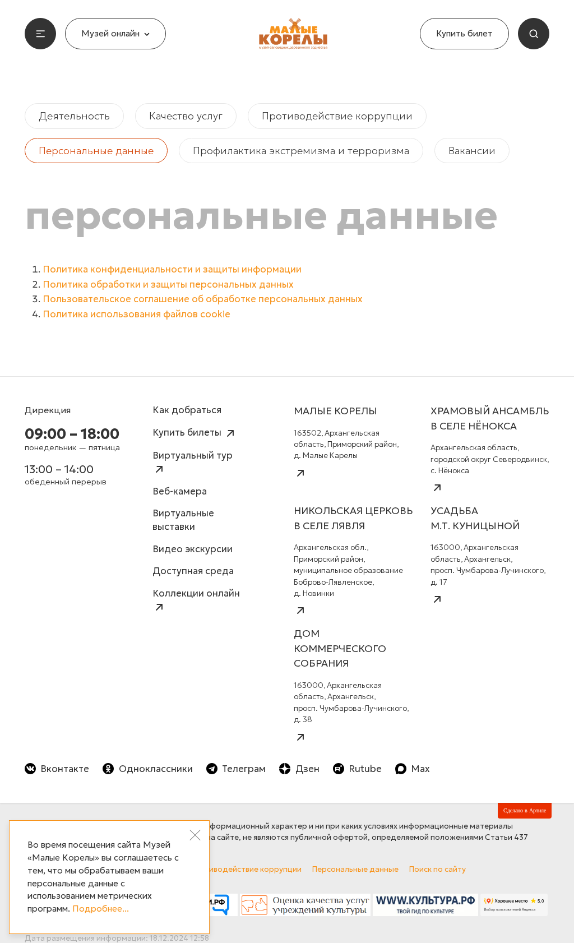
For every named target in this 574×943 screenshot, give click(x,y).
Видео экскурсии (192, 549)
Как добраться (186, 410)
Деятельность (74, 115)
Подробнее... (100, 908)
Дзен (307, 769)
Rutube (365, 769)
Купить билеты (188, 432)
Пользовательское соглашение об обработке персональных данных (203, 299)
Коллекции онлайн (196, 593)
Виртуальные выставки (183, 520)
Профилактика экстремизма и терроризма (301, 150)
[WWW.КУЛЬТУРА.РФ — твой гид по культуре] (426, 908)
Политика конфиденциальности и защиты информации (172, 269)
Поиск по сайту (437, 869)
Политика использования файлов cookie (136, 314)
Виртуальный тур (192, 455)
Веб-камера (179, 491)
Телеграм (244, 769)
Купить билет (464, 33)
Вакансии (472, 150)
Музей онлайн (110, 33)
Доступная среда (193, 571)
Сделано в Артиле (524, 810)
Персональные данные (96, 150)
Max (420, 769)
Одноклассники (155, 769)
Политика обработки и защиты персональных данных (168, 284)
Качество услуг (186, 115)
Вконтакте (64, 769)
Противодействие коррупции (337, 115)
